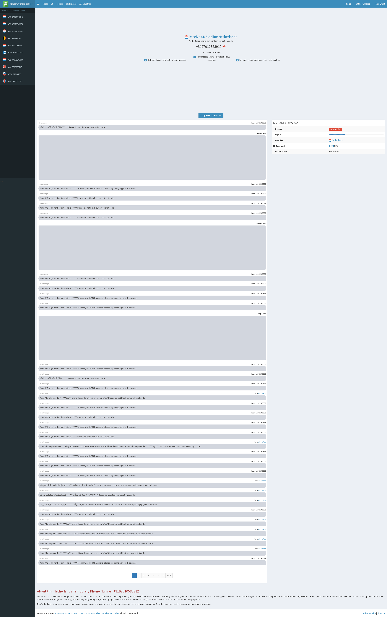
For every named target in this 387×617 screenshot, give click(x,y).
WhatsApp (262, 393)
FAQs (348, 3)
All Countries (85, 4)
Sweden (60, 4)
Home (45, 4)
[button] (38, 4)
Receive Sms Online (111, 613)
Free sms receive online (90, 613)
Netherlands (71, 4)
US (52, 4)
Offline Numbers (363, 3)
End (169, 575)
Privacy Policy (369, 613)
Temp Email (380, 3)
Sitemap (381, 613)
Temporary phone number (66, 613)
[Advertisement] (16, 131)
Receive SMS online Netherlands (213, 36)
